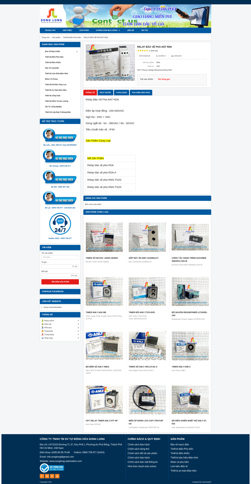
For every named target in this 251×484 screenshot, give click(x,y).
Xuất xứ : (151, 66)
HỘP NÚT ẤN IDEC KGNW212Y (143, 258)
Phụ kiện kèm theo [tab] (141, 93)
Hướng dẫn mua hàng (107, 30)
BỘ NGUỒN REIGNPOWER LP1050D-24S (189, 314)
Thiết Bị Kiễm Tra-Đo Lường (56, 101)
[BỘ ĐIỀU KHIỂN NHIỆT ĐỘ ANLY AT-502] (190, 399)
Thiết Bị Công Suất (52, 96)
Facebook (145, 56)
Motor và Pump (51, 79)
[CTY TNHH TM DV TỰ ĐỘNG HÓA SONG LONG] (125, 27)
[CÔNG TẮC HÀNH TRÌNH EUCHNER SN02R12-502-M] (190, 237)
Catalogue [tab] (121, 93)
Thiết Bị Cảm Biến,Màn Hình (56, 74)
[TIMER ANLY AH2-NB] (104, 291)
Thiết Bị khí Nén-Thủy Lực (56, 85)
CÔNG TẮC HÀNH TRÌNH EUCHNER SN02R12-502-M (189, 259)
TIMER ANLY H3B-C (181, 367)
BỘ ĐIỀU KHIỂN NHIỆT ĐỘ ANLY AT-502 (189, 422)
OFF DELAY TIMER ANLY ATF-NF (102, 420)
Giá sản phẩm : (147, 79)
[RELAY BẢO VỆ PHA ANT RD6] (110, 62)
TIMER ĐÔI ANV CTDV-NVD (142, 312)
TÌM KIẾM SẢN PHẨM (60, 282)
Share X (162, 56)
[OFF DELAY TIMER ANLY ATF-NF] (104, 399)
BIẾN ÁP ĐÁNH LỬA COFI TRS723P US (146, 422)
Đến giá (44, 271)
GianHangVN (206, 482)
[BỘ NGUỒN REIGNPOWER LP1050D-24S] (190, 291)
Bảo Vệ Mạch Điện (52, 51)
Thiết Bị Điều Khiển (53, 62)
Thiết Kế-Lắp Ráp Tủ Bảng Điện (58, 112)
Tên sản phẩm (47, 253)
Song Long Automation (53, 307)
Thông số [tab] (90, 93)
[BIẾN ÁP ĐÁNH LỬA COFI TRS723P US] (147, 399)
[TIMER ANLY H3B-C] (190, 345)
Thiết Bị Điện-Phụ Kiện (54, 57)
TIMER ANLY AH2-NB (96, 312)
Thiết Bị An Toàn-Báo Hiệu (56, 90)
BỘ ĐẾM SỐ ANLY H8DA (97, 367)
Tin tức (144, 30)
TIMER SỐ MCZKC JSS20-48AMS (102, 258)
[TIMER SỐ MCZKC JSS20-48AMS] (104, 237)
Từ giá (43, 262)
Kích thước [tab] (105, 93)
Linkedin (177, 56)
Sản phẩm (84, 30)
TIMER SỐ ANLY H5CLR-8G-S (143, 367)
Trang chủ (50, 30)
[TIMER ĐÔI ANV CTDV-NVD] (147, 291)
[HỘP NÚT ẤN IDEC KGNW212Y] (147, 237)
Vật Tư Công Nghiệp (53, 107)
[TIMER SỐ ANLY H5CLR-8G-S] (147, 345)
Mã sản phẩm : (149, 62)
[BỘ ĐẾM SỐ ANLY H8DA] (104, 345)
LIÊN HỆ (130, 30)
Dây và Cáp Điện (52, 68)
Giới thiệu (67, 30)
